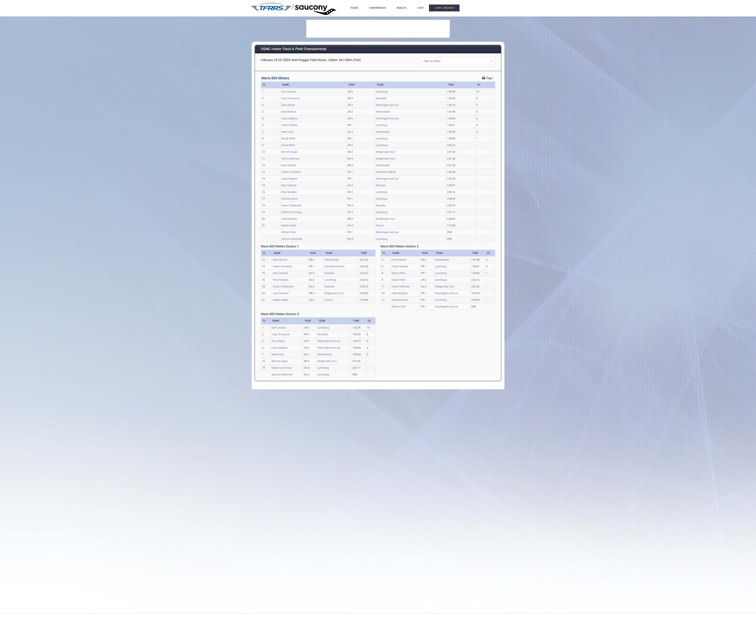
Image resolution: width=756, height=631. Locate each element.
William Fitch (288, 232)
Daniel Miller (288, 145)
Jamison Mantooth (291, 238)
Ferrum (380, 225)
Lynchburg (381, 91)
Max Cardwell (288, 185)
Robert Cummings (291, 212)
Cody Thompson (290, 98)
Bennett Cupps (289, 151)
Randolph (381, 98)
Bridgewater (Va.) (385, 151)
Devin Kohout (288, 111)
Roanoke (380, 185)
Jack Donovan (289, 218)
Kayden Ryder (288, 225)
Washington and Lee (387, 105)
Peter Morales (289, 192)
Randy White (288, 138)
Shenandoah (383, 111)
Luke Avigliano (289, 118)
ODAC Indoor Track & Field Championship (293, 49)
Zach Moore (288, 105)
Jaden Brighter (289, 178)
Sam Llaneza (288, 91)
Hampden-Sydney (386, 171)
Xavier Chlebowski (291, 205)
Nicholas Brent (289, 198)
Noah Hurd (287, 131)
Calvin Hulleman (290, 158)
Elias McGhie (288, 165)
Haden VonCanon (291, 171)
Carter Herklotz (289, 125)
